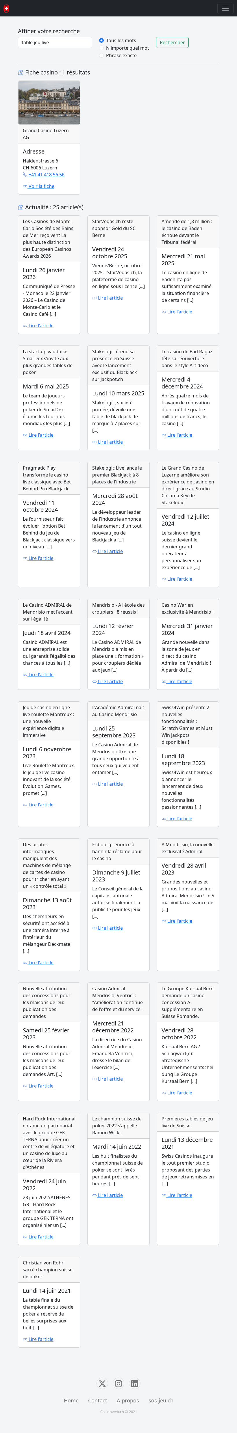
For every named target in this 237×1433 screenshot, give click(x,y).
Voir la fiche (40, 186)
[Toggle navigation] (225, 8)
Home (71, 1400)
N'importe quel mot (127, 48)
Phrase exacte (121, 55)
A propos (128, 1400)
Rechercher (172, 42)
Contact (97, 1400)
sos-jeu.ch (161, 1400)
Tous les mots (121, 40)
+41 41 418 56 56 (46, 174)
